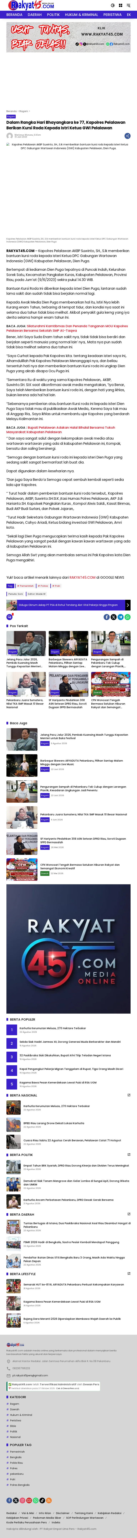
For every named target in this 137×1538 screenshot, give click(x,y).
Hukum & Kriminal (21, 1415)
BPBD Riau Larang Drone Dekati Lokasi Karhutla (54, 1123)
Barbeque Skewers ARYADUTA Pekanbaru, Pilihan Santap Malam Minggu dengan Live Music (68, 663)
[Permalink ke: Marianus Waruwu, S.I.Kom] (10, 136)
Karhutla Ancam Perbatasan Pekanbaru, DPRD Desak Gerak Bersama (68, 1200)
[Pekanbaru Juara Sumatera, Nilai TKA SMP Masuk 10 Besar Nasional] (26, 684)
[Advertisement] (68, 79)
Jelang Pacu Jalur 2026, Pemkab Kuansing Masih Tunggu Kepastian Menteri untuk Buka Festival (23, 663)
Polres (44, 586)
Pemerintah (27, 586)
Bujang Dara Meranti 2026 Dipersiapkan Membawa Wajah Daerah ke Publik (72, 1319)
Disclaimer (63, 1513)
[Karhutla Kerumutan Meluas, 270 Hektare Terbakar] (13, 1107)
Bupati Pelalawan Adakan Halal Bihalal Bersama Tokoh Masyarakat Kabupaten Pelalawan (60, 429)
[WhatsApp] (128, 617)
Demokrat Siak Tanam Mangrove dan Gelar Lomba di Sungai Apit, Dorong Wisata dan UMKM (76, 1182)
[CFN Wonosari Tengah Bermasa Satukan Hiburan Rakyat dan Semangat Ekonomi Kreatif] (111, 684)
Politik (13, 1431)
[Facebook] (107, 617)
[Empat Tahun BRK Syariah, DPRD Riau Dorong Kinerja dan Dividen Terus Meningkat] (13, 1167)
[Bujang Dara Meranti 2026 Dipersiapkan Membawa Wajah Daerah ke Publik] (13, 1320)
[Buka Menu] (120, 5)
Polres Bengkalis (20, 1485)
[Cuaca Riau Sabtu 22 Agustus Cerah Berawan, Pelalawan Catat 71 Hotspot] (13, 1142)
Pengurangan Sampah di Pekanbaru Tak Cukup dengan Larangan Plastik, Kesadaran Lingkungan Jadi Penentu (109, 663)
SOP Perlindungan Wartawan (84, 1518)
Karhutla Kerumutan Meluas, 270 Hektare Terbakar (53, 1028)
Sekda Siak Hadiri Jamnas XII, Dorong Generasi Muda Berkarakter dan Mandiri (70, 1042)
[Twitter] (114, 617)
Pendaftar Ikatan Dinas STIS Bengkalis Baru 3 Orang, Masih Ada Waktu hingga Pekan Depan (74, 1259)
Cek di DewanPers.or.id (67, 1388)
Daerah (97, 692)
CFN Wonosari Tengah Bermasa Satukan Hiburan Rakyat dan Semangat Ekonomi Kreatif (108, 704)
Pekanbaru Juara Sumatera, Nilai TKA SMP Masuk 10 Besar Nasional (25, 704)
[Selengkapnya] (129, 1095)
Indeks (56, 1522)
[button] (113, 5)
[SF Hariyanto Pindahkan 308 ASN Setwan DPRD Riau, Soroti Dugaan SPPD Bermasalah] (68, 684)
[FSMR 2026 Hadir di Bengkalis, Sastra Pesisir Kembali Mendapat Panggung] (13, 1244)
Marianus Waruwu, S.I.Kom (28, 135)
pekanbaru (17, 1474)
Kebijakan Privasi (17, 1518)
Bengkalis (16, 1457)
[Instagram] (22, 1500)
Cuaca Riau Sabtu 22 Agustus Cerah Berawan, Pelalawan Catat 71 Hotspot (72, 1140)
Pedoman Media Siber (47, 1518)
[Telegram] (121, 617)
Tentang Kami (84, 1513)
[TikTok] (42, 1500)
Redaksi (11, 1513)
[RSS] (49, 1500)
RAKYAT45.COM (82, 577)
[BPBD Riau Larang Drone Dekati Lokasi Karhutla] (13, 1125)
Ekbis (13, 1426)
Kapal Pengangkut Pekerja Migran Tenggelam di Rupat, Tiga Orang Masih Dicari (71, 1069)
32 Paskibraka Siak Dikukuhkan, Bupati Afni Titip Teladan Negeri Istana (65, 1055)
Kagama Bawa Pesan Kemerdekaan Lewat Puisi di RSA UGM (58, 1082)
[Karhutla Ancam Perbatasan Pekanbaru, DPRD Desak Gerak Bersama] (13, 1201)
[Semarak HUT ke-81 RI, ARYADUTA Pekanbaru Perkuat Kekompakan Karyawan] (13, 1286)
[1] (9, 617)
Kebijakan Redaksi (109, 1513)
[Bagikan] (128, 136)
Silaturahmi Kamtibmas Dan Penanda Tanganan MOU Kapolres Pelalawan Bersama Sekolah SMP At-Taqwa (67, 328)
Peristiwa (15, 1420)
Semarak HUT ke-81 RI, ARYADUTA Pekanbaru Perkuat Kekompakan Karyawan (74, 1284)
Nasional (15, 1437)
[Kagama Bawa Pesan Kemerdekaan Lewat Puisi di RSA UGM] (13, 1303)
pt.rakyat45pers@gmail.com (30, 1375)
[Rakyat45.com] (31, 5)
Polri (57, 586)
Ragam (11, 116)
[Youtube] (29, 1500)
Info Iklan (45, 1513)
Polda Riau (16, 1463)
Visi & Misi (28, 1513)
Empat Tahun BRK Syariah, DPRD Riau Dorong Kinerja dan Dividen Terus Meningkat (76, 1165)
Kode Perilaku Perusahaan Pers (26, 1522)
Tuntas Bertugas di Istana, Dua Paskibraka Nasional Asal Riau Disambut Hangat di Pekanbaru (77, 1225)
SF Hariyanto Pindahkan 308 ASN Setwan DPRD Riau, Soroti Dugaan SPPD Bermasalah (68, 704)
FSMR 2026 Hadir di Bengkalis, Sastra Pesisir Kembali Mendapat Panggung (71, 1242)
